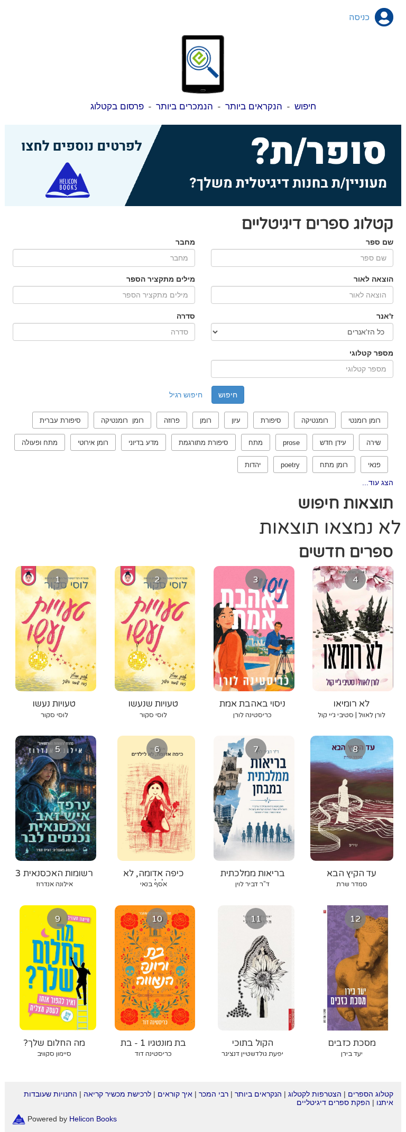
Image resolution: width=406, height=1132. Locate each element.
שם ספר (379, 242)
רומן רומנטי (364, 420)
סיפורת (271, 420)
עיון (236, 420)
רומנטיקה (314, 420)
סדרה (186, 316)
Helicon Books (93, 1119)
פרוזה (172, 420)
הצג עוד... (377, 482)
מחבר (185, 242)
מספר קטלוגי (371, 353)
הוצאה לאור (373, 279)
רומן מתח (334, 465)
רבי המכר (213, 1094)
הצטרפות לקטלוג (315, 1094)
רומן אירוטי (93, 443)
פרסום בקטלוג (117, 106)
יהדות (253, 465)
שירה (373, 443)
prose (291, 443)
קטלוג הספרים (370, 1094)
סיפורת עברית (60, 420)
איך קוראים (175, 1094)
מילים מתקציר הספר (160, 279)
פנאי (374, 465)
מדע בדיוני (143, 443)
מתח (255, 443)
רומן (205, 420)
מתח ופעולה (40, 443)
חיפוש (305, 106)
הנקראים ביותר (253, 106)
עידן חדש (333, 443)
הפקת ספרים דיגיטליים (333, 1102)
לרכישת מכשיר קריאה (117, 1094)
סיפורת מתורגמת (203, 443)
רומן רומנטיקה (122, 420)
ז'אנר (384, 316)
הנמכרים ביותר (184, 106)
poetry (290, 465)
